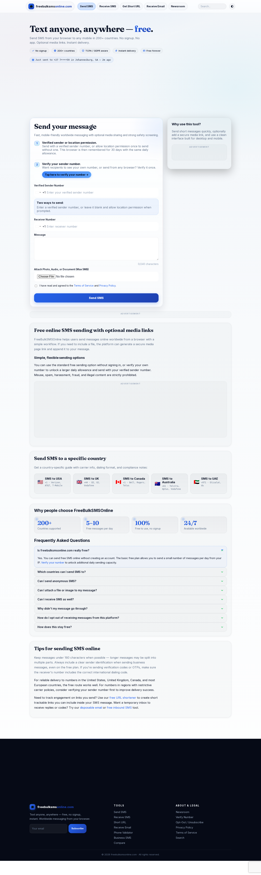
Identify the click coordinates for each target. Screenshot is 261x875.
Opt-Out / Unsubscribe (189, 822)
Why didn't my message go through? (62, 608)
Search (180, 837)
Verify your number (52, 562)
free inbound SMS (119, 707)
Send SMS (86, 6)
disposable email (91, 707)
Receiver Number (45, 219)
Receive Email (156, 6)
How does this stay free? (54, 627)
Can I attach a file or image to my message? (67, 590)
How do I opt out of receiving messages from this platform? (78, 617)
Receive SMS (107, 6)
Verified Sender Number (49, 185)
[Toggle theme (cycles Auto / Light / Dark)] (232, 6)
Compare (119, 843)
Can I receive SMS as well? (55, 599)
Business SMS (122, 837)
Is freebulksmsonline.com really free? (63, 550)
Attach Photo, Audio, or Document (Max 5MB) (61, 269)
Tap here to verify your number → (66, 174)
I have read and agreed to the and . (77, 285)
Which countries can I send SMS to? (61, 572)
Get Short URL (131, 6)
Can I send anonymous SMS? (56, 581)
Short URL (120, 822)
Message (40, 234)
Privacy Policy (107, 285)
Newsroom (178, 6)
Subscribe (77, 828)
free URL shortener (123, 698)
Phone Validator (123, 832)
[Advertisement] (130, 91)
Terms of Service (84, 285)
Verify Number (184, 817)
